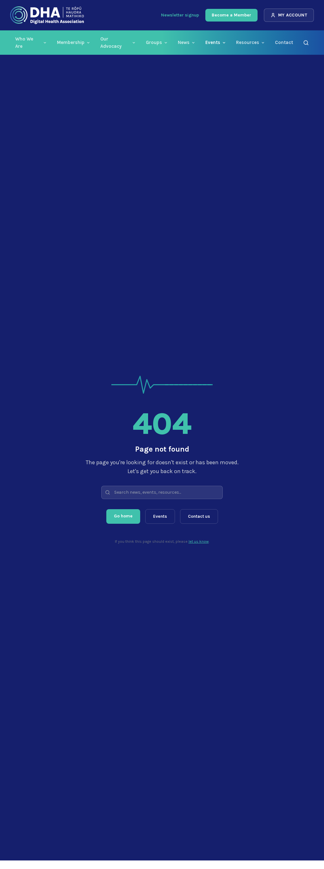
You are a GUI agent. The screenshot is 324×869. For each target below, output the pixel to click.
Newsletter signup (180, 15)
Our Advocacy (111, 42)
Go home (123, 516)
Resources (247, 42)
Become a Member (231, 15)
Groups (154, 42)
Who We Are (24, 42)
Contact (284, 42)
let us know (199, 541)
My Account (293, 15)
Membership (70, 42)
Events (212, 42)
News (184, 42)
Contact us (199, 516)
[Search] (306, 43)
